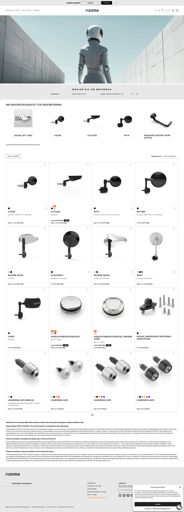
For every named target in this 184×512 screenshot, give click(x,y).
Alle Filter (13, 156)
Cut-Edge (92, 135)
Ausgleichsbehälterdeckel (65, 336)
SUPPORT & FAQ (94, 486)
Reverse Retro (15, 275)
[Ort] (159, 11)
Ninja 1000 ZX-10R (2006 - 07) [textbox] (112, 94)
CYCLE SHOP (26, 10)
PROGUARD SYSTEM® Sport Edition (157, 136)
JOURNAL (36, 10)
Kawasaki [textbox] (55, 94)
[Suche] (156, 11)
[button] (180, 487)
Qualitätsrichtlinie (38, 507)
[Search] (132, 94)
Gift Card (92, 495)
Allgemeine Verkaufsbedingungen (161, 508)
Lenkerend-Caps (59, 400)
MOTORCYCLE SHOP (13, 10)
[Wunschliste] (169, 11)
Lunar (11, 336)
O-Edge (57, 135)
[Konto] (166, 11)
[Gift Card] (173, 10)
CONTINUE (106, 3)
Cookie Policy (148, 508)
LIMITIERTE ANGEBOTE (97, 497)
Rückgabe (92, 489)
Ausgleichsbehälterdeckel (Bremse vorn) (113, 337)
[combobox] (55, 94)
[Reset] (137, 94)
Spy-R (126, 135)
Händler (91, 483)
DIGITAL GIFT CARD (23, 135)
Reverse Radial (102, 275)
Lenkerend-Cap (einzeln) (21, 400)
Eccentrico (57, 275)
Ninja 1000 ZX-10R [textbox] (79, 94)
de (177, 10)
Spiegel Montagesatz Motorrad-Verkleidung (154, 337)
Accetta (157, 504)
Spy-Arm (141, 211)
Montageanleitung (96, 492)
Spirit (140, 275)
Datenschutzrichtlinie (66, 507)
